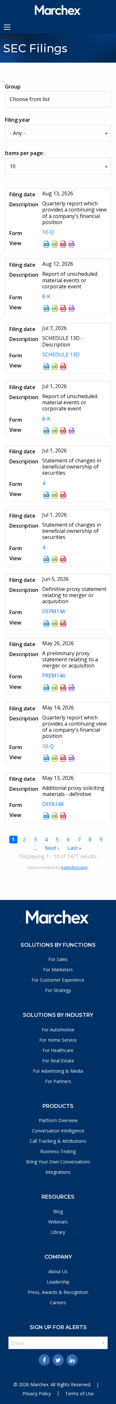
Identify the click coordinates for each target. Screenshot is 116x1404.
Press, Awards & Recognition (58, 1292)
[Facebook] (44, 1360)
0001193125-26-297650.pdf (63, 366)
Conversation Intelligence (58, 1131)
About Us (58, 1271)
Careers (58, 1302)
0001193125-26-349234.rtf (46, 244)
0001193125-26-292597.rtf (46, 495)
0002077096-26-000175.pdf (63, 688)
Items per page (24, 153)
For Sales (58, 959)
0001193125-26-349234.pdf (63, 244)
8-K (46, 296)
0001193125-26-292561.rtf (46, 431)
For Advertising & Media (58, 1071)
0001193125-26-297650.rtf (46, 366)
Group (13, 86)
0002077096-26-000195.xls (55, 623)
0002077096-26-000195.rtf (46, 623)
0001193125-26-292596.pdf (63, 559)
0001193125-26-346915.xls (55, 308)
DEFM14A (53, 611)
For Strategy (58, 990)
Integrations (58, 1172)
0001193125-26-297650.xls (55, 366)
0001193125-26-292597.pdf (63, 495)
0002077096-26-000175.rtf (46, 688)
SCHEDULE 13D (61, 354)
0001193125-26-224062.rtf (46, 758)
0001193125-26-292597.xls (55, 495)
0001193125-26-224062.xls (55, 758)
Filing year (17, 119)
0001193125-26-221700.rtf (46, 816)
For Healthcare (58, 1050)
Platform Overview (58, 1120)
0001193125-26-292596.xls (55, 559)
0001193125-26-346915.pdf (63, 308)
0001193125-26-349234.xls (55, 244)
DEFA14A (53, 804)
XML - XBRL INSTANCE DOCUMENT (71, 688)
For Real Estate (58, 1061)
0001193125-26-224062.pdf (63, 758)
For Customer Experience (58, 980)
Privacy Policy (37, 1393)
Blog (58, 1211)
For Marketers (58, 969)
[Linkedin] (72, 1360)
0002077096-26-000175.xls (55, 688)
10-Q (48, 232)
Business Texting (58, 1151)
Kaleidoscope (74, 867)
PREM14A (53, 675)
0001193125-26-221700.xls (55, 816)
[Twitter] (58, 1360)
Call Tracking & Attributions (58, 1141)
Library (58, 1232)
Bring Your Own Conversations (58, 1162)
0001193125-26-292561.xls (55, 431)
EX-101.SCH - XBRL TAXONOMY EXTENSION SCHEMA (71, 244)
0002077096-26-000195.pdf (63, 623)
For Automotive (58, 1030)
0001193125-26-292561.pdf (63, 431)
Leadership (58, 1282)
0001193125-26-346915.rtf (46, 308)
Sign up (103, 1343)
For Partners (58, 1081)
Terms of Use (79, 1393)
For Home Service (58, 1040)
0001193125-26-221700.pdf (63, 816)
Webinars (58, 1222)
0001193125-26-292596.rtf (46, 559)
